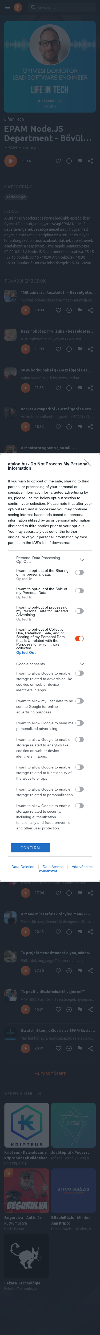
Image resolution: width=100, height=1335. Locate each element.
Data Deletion (22, 867)
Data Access (53, 867)
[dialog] (50, 667)
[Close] (90, 464)
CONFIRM (30, 848)
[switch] (79, 572)
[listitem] (50, 559)
